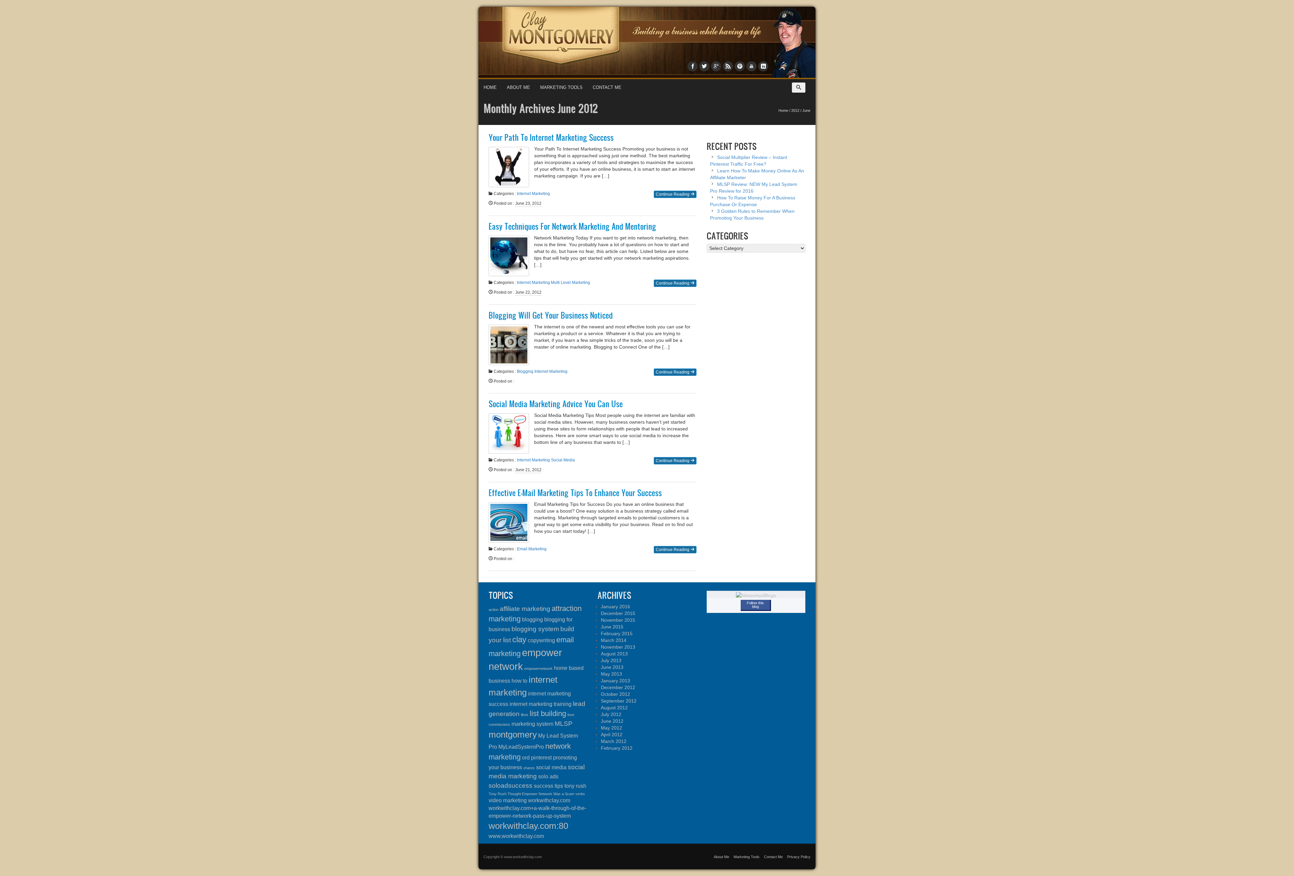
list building (548, 713)
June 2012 (612, 721)
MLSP (564, 723)
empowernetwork (538, 669)
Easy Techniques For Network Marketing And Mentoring (572, 226)
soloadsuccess (510, 785)
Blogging (525, 371)
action (493, 610)
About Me (518, 87)
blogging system (535, 628)
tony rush (575, 786)
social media (551, 767)
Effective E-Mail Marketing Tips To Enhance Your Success (575, 492)
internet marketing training (541, 704)
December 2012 (618, 687)
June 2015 (612, 626)
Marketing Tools (561, 87)
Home (490, 87)
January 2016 (615, 606)
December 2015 (618, 613)
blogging (532, 619)
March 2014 (613, 640)
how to (519, 681)
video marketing (508, 800)
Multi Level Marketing (570, 282)
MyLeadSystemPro (521, 747)
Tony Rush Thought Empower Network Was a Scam (531, 794)
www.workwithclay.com (516, 836)
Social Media (563, 460)
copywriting (541, 640)
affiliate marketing (525, 608)
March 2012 (613, 741)
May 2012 (611, 728)
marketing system (532, 724)
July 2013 (611, 660)
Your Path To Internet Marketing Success (551, 137)
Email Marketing (532, 549)
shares (529, 768)
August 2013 (614, 653)
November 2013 (618, 647)
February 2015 (617, 633)
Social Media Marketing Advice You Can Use (556, 403)
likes (524, 715)
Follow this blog (755, 605)
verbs (580, 794)
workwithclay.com (549, 800)
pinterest (541, 757)
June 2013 (612, 667)
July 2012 (611, 714)
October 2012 (615, 694)
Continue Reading (673, 194)
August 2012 (614, 707)
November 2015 (618, 620)
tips (559, 786)
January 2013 (615, 680)
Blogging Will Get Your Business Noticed (551, 315)
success (543, 786)
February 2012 (617, 748)
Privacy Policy (798, 857)
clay (519, 639)
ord (526, 757)
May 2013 (611, 674)
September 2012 (619, 701)
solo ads (548, 776)
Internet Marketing (533, 193)
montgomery (513, 734)
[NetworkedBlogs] (756, 594)
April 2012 (611, 734)
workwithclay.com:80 (528, 826)
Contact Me (607, 87)
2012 (795, 110)
